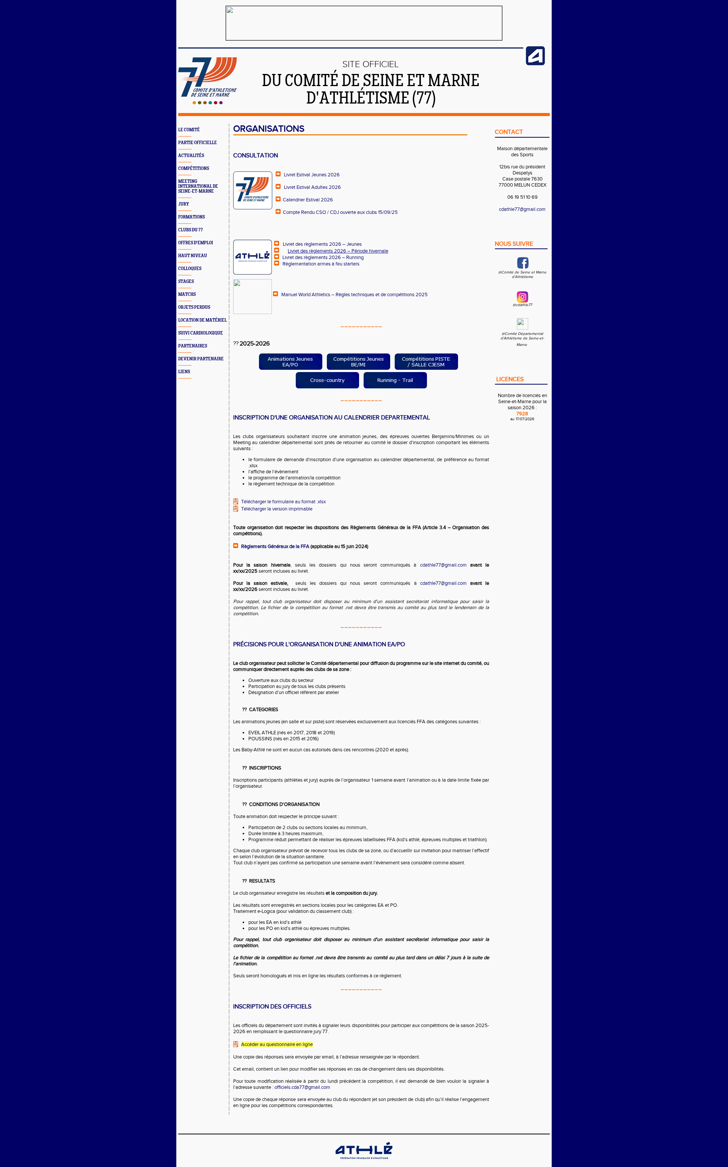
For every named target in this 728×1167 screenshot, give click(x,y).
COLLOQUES (189, 268)
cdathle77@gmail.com (443, 565)
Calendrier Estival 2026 (308, 200)
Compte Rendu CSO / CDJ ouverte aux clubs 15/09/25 (340, 212)
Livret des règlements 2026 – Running (323, 257)
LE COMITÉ (189, 129)
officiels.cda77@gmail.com (302, 1087)
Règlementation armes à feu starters (320, 264)
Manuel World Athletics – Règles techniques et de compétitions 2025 (354, 295)
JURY (183, 204)
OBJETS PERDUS (194, 307)
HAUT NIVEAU (192, 255)
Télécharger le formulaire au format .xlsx (283, 502)
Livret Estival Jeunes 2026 (312, 175)
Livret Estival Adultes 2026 (312, 187)
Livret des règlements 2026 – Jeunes (322, 244)
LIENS (184, 371)
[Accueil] (207, 103)
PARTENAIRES (192, 346)
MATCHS (187, 294)
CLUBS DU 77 (190, 230)
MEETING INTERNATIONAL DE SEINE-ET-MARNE (198, 186)
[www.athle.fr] (535, 64)
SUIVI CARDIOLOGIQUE (200, 333)
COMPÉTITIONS (193, 168)
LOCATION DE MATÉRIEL (202, 320)
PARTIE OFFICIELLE (197, 142)
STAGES (186, 281)
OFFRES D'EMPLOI (195, 242)
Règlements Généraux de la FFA (275, 546)
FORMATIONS (191, 217)
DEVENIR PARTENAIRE (201, 359)
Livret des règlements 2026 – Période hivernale (338, 251)
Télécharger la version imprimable (276, 509)
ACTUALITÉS (191, 155)
